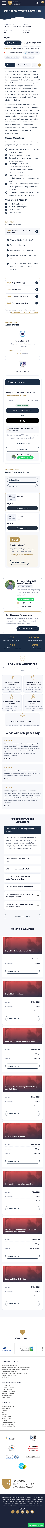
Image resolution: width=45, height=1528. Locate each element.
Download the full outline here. (24, 313)
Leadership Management (10, 1371)
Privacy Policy (6, 1416)
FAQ (3, 1412)
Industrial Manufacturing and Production (15, 1369)
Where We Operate (8, 1426)
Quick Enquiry (24, 449)
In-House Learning (8, 1393)
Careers (4, 1410)
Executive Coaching (8, 1392)
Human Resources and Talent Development (16, 1367)
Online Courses (7, 1395)
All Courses (5, 1377)
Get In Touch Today (22, 916)
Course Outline (23, 65)
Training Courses (7, 1424)
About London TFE (8, 1406)
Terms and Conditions (9, 1422)
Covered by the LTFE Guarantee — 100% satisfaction (22, 429)
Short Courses (6, 1397)
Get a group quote (27, 629)
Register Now (14, 43)
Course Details (22, 971)
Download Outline (23, 443)
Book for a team (19, 562)
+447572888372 (25, 606)
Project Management (9, 1375)
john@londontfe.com (27, 603)
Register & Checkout (24, 410)
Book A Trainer (7, 1390)
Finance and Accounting (9, 1365)
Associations (6, 1408)
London (4, 1414)
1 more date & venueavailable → (17, 395)
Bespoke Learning (8, 1388)
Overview (10, 65)
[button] (22, 502)
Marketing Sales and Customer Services (15, 1373)
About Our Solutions (8, 1386)
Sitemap (4, 1420)
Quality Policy (6, 1418)
